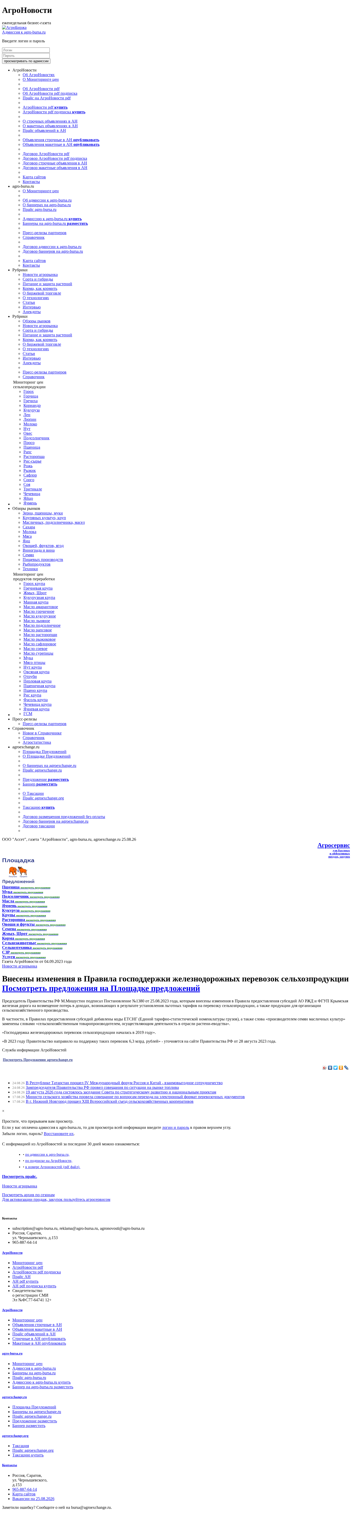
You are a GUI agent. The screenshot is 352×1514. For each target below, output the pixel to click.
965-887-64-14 (24, 1489)
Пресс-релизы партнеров (44, 233)
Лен (26, 415)
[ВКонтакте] (330, 1067)
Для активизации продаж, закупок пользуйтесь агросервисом (56, 1199)
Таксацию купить (28, 1455)
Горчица (30, 396)
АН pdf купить (25, 1281)
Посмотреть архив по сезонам (28, 1195)
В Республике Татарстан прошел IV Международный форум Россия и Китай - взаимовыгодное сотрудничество (124, 1083)
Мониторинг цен (27, 1263)
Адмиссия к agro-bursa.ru (24, 32)
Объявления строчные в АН (61, 140)
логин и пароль (175, 1127)
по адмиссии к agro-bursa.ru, (47, 1154)
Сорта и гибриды (38, 279)
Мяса (27, 536)
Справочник (34, 237)
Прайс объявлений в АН (44, 130)
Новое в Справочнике (42, 733)
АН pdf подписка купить (34, 1286)
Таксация (20, 1446)
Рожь (27, 466)
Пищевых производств (43, 559)
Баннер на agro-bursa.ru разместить (42, 1387)
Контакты (31, 181)
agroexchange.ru (14, 1397)
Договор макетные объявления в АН (55, 167)
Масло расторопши (40, 634)
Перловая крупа (37, 681)
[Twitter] (335, 1067)
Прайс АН (21, 1276)
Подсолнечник (36, 438)
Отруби (30, 676)
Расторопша (34, 456)
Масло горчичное (38, 611)
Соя (26, 484)
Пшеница (31, 447)
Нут (26, 428)
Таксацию (39, 807)
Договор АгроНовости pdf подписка (55, 158)
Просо (29, 442)
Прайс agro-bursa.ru (39, 209)
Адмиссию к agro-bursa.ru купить (41, 1382)
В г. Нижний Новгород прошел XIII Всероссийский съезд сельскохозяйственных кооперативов (110, 1101)
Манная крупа (35, 602)
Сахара (29, 527)
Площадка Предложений (44, 751)
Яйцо (28, 498)
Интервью (32, 307)
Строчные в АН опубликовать (39, 1338)
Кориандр (32, 405)
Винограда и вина (39, 550)
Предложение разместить (34, 1421)
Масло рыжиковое (39, 639)
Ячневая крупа (36, 709)
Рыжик (29, 470)
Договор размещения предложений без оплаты (64, 816)
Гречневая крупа (38, 588)
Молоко (30, 424)
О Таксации (33, 793)
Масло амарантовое (40, 607)
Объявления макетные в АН (61, 144)
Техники (30, 569)
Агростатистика (37, 742)
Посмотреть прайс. (19, 1176)
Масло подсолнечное (42, 625)
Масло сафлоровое (39, 644)
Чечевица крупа (37, 704)
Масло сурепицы (38, 653)
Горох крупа (34, 583)
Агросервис (333, 845)
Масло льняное (36, 621)
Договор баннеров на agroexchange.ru (55, 821)
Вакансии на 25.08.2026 (33, 1498)
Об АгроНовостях (39, 75)
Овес (27, 433)
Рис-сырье (32, 461)
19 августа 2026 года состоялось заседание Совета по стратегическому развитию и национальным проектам (121, 1092)
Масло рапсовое (37, 630)
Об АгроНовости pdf (41, 88)
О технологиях (36, 298)
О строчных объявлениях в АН (50, 121)
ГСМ (27, 713)
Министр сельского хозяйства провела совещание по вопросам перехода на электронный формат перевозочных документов (135, 1097)
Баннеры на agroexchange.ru (36, 1411)
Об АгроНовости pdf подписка (50, 93)
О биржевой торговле (42, 293)
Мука (28, 658)
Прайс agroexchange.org (43, 798)
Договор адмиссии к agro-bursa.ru (52, 246)
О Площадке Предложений (47, 756)
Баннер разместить (28, 1425)
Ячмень (30, 503)
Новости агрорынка (40, 274)
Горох (28, 391)
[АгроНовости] (14, 27)
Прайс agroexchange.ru (42, 770)
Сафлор (30, 475)
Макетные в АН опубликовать (39, 1343)
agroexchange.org (15, 1436)
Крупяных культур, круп (44, 518)
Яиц (26, 541)
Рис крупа (32, 695)
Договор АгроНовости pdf (46, 154)
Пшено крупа (35, 690)
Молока (29, 531)
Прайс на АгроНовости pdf (47, 98)
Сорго (28, 480)
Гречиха (30, 401)
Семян (28, 555)
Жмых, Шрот (35, 593)
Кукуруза (31, 410)
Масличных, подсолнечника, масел (54, 522)
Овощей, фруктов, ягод (43, 545)
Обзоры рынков (37, 321)
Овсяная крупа (36, 672)
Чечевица (31, 494)
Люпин (29, 419)
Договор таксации (39, 826)
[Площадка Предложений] (18, 882)
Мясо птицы (34, 662)
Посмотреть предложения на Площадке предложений (101, 988)
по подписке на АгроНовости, (48, 1161)
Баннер (40, 784)
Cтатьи (29, 302)
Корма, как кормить (40, 288)
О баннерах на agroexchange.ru (49, 765)
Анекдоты (32, 312)
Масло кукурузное (39, 616)
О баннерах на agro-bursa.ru (47, 205)
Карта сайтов (34, 177)
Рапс (27, 452)
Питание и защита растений (47, 284)
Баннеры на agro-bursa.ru (55, 223)
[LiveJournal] (346, 1067)
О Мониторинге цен (41, 79)
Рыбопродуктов (37, 564)
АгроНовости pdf (45, 107)
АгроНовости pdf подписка (54, 112)
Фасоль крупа (35, 699)
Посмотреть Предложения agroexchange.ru (38, 1060)
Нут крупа (32, 667)
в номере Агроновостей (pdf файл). (52, 1167)
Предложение (46, 779)
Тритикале (32, 489)
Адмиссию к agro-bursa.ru (52, 219)
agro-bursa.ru (12, 1353)
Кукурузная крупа (39, 597)
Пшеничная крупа (39, 686)
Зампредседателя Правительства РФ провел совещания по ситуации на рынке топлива (102, 1087)
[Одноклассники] (341, 1067)
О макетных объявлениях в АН (50, 126)
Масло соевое (35, 648)
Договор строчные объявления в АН (55, 163)
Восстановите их (59, 1133)
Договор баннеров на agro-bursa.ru (53, 251)
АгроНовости (12, 1253)
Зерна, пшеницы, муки (43, 513)
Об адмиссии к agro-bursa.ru (47, 200)
